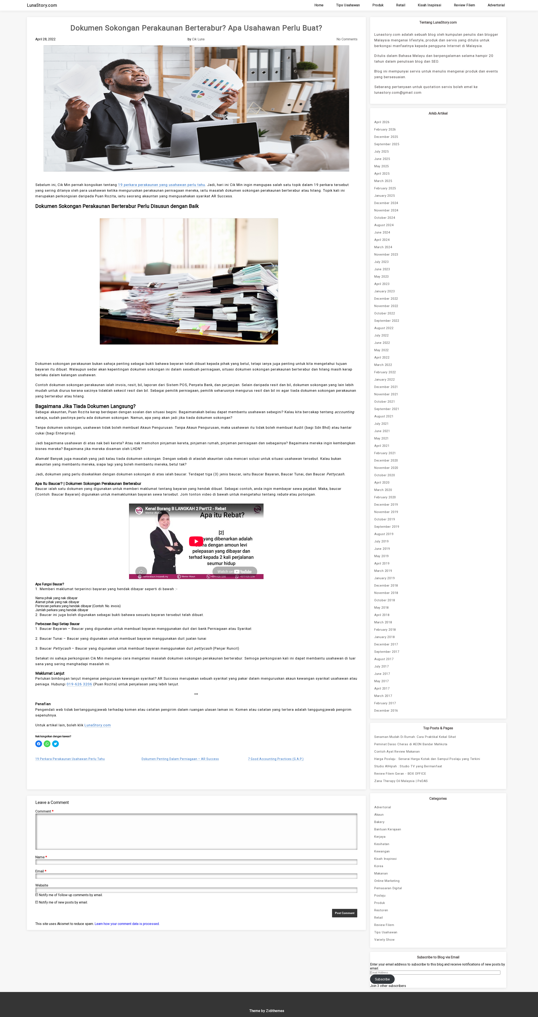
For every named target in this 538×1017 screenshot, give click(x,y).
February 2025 (385, 188)
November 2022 (386, 306)
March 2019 (383, 571)
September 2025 (386, 144)
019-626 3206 (79, 684)
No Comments (346, 39)
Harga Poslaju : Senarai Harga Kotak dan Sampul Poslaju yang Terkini (427, 759)
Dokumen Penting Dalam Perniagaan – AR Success (180, 759)
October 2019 (384, 519)
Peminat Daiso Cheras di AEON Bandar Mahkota (410, 744)
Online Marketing (387, 881)
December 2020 (386, 460)
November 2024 (386, 210)
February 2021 (385, 453)
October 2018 (384, 600)
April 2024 (382, 240)
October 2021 (384, 402)
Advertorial (496, 5)
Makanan (381, 873)
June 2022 (382, 343)
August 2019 (384, 534)
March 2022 (383, 365)
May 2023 (381, 276)
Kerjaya (380, 837)
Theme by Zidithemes (266, 1011)
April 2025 (382, 173)
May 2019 (381, 556)
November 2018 (386, 593)
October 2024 (384, 218)
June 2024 (382, 232)
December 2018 (386, 585)
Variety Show (384, 940)
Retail (400, 5)
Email (40, 871)
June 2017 (382, 674)
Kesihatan (381, 844)
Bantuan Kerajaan (387, 829)
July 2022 (381, 335)
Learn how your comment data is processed (127, 924)
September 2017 (386, 652)
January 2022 (384, 379)
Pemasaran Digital (388, 888)
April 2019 (382, 563)
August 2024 (384, 225)
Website (41, 885)
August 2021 (384, 416)
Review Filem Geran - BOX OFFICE (400, 774)
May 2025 (381, 166)
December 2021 (386, 387)
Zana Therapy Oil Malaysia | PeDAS (401, 781)
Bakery (379, 822)
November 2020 (386, 468)
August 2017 (384, 659)
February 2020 (385, 497)
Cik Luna (198, 39)
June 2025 (382, 159)
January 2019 (384, 578)
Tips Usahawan (348, 5)
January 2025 (384, 196)
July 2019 (381, 541)
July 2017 (381, 666)
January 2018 (384, 637)
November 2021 (386, 394)
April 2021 (382, 446)
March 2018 (383, 622)
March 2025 (383, 181)
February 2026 (385, 129)
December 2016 (386, 710)
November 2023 (386, 254)
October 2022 (384, 313)
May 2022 (381, 350)
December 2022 (386, 299)
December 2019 (386, 505)
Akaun (379, 815)
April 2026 (382, 122)
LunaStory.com (42, 5)
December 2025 (386, 137)
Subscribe (382, 979)
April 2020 (382, 482)
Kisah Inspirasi (429, 5)
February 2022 (385, 372)
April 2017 (382, 688)
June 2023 (382, 269)
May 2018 (381, 607)
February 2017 (385, 703)
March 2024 (383, 247)
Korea (378, 866)
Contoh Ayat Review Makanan (397, 751)
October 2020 (384, 475)
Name (41, 857)
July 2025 (381, 151)
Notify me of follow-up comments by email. (71, 895)
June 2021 (382, 431)
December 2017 (386, 644)
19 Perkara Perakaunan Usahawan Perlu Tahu (70, 759)
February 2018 (385, 630)
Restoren (381, 910)
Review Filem (464, 5)
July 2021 (381, 424)
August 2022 (384, 328)
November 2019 (386, 512)
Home (319, 5)
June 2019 (382, 549)
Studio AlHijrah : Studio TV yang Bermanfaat (408, 766)
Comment (44, 811)
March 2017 (383, 696)
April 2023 (382, 284)
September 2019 (386, 527)
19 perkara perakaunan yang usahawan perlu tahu (161, 185)
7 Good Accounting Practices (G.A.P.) (276, 759)
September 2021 (386, 409)
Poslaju (380, 895)
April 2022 (382, 357)
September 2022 (386, 321)
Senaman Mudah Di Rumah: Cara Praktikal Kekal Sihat (415, 737)
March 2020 (383, 490)
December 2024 (386, 203)
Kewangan (382, 851)
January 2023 (384, 291)
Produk (378, 5)
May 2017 (381, 681)
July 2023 (381, 262)
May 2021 (381, 438)
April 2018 (382, 615)
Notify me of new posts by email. (63, 902)
